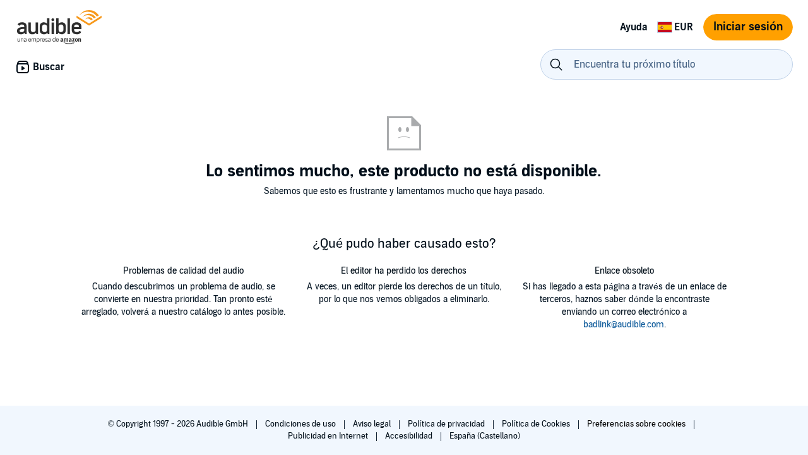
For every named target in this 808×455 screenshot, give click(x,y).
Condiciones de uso (301, 424)
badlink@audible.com (623, 324)
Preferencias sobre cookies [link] (636, 424)
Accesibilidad (409, 436)
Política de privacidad (447, 424)
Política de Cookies (537, 424)
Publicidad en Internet (329, 436)
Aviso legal (373, 424)
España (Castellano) (484, 436)
